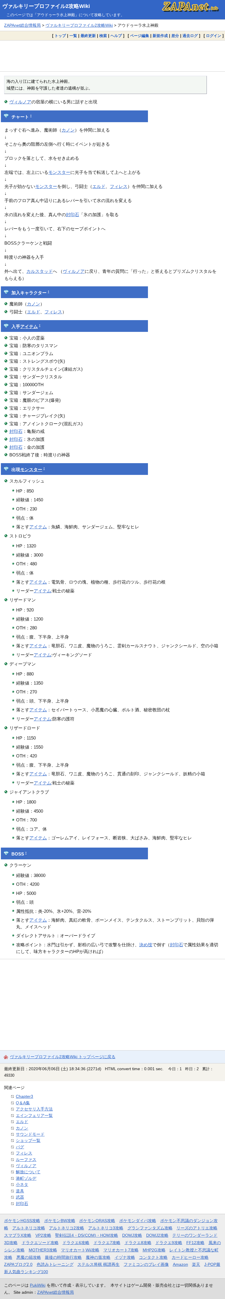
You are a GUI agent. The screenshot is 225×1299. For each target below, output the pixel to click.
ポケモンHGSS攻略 (22, 1220)
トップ (60, 35)
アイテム (29, 326)
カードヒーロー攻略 (190, 1257)
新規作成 (160, 35)
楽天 (196, 1264)
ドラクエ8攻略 (138, 1242)
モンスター (59, 172)
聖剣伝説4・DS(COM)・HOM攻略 (86, 1235)
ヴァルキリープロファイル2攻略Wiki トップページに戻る (62, 1056)
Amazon (180, 1264)
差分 (175, 35)
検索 (103, 35)
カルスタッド (39, 271)
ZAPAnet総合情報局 (22, 25)
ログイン (213, 35)
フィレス (118, 186)
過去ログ (190, 35)
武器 (20, 1197)
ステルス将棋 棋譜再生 (98, 1264)
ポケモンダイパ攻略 (137, 1220)
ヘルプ (116, 35)
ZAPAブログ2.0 (18, 1264)
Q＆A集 (23, 1102)
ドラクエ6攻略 (75, 1242)
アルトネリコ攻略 (28, 1228)
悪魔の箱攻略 (28, 1257)
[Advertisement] (112, 56)
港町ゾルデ (26, 1178)
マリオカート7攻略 (121, 1250)
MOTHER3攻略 (43, 1250)
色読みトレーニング (55, 1264)
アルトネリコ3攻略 (105, 1228)
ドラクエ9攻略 (168, 1242)
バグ (20, 1147)
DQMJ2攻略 (157, 1235)
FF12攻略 (195, 1242)
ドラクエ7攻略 (106, 1242)
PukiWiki (37, 1285)
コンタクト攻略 (153, 1257)
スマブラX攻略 (17, 1235)
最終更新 (88, 35)
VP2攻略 (43, 1235)
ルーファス (26, 1159)
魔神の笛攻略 (98, 1257)
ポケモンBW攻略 (59, 1220)
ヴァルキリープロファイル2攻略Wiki (46, 6)
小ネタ (22, 1184)
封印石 (72, 214)
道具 (20, 1191)
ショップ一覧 (28, 1140)
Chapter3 (24, 1096)
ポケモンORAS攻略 (97, 1220)
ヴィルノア (20, 101)
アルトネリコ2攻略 (66, 1228)
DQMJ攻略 (132, 1235)
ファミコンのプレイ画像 (146, 1264)
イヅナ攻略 (125, 1257)
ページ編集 (139, 35)
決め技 (145, 944)
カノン (68, 129)
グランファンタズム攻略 (150, 1228)
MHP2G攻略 (154, 1250)
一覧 (73, 35)
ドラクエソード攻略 (40, 1242)
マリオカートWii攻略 (80, 1250)
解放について (28, 1171)
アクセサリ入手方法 (34, 1109)
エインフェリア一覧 (34, 1115)
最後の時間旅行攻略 (63, 1257)
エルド (98, 186)
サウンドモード (30, 1134)
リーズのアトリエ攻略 (196, 1228)
